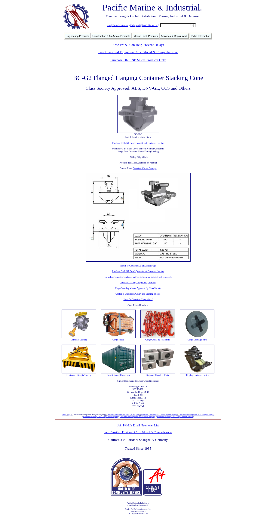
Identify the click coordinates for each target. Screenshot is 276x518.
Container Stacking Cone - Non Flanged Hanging (159, 415)
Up (69, 415)
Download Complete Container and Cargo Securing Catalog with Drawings (138, 277)
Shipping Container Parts (157, 375)
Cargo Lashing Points (197, 339)
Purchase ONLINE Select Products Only (138, 60)
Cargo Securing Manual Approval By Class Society (138, 288)
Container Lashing (79, 339)
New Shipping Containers (118, 375)
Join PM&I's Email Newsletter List (138, 425)
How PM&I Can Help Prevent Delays (138, 45)
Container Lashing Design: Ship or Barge (138, 282)
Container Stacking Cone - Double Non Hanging (137, 417)
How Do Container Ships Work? (138, 299)
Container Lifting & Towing (78, 375)
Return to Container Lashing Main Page (138, 265)
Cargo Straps (118, 339)
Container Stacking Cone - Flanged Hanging (123, 415)
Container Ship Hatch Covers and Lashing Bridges (138, 294)
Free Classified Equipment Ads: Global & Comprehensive (138, 52)
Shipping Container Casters (197, 375)
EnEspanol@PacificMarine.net (144, 25)
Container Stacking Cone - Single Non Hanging (100, 417)
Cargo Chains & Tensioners (157, 339)
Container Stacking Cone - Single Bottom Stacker (175, 417)
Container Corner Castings (145, 168)
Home (64, 415)
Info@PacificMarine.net (117, 25)
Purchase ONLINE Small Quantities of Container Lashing (138, 143)
